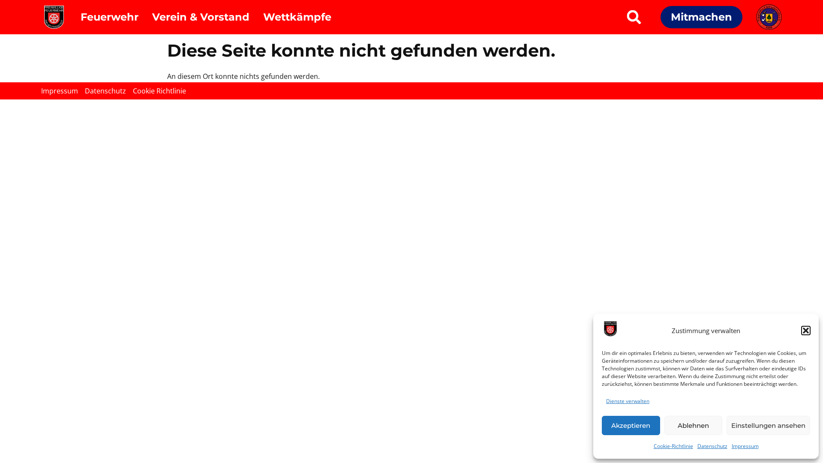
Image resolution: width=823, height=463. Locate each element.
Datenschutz (712, 446)
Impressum (745, 446)
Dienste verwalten (627, 401)
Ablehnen (693, 425)
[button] (806, 330)
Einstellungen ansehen (768, 425)
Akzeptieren (630, 425)
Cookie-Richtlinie (673, 446)
